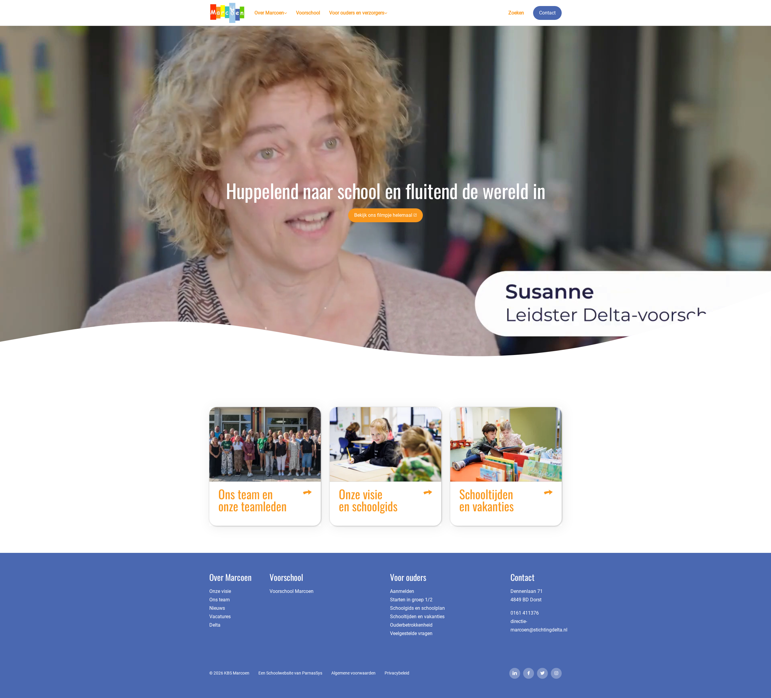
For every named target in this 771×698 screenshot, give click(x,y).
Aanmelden (402, 591)
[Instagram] (556, 673)
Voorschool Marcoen (292, 591)
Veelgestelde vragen (411, 633)
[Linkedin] (514, 673)
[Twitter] (542, 673)
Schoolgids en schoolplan (417, 608)
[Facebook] (528, 673)
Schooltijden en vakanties (417, 616)
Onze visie (220, 591)
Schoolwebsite (279, 673)
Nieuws (217, 608)
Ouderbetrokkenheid (411, 625)
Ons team (219, 600)
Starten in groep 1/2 (411, 600)
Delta (214, 625)
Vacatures (220, 616)
